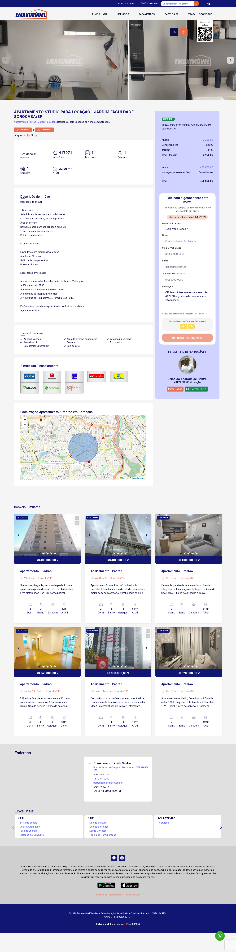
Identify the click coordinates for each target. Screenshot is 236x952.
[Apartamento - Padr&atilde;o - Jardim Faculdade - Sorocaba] (30, 14)
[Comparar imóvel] (77, 523)
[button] (208, 3)
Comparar (46, 129)
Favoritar (24, 129)
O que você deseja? (172, 223)
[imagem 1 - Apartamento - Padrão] (47, 535)
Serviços (164, 822)
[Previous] (19, 535)
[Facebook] (114, 858)
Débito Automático (30, 826)
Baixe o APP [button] (172, 14)
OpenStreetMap (138, 478)
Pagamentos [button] (147, 14)
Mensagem (167, 286)
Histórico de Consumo (32, 834)
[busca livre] (196, 3)
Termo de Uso (132, 894)
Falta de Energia (28, 830)
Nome (165, 235)
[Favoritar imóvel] (77, 518)
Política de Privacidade (108, 894)
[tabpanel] (118, 60)
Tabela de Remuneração (102, 834)
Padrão (32, 122)
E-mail (165, 261)
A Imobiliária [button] (100, 14)
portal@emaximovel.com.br (108, 782)
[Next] (75, 535)
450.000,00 (206, 167)
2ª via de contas (28, 822)
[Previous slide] (5, 60)
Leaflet (125, 478)
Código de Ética (98, 822)
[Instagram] (122, 858)
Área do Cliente (126, 3)
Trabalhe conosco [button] (200, 14)
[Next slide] (230, 60)
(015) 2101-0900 (149, 3)
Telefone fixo (173, 273)
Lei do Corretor (97, 830)
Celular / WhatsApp (171, 248)
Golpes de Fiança (99, 826)
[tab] (174, 32)
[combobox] (187, 229)
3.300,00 (208, 139)
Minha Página (175, 389)
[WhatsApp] (220, 936)
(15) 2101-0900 (101, 778)
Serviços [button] (123, 14)
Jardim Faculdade (47, 122)
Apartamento (21, 122)
